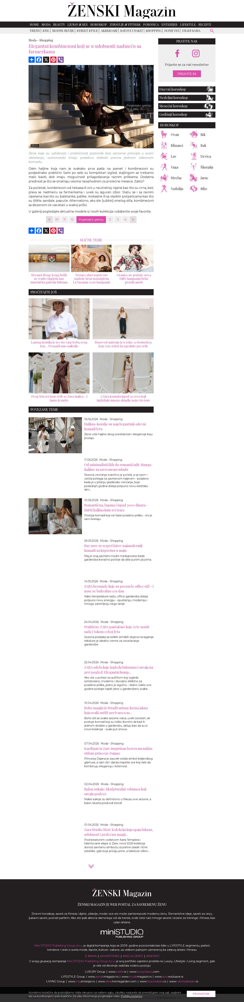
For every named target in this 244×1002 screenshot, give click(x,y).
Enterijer (169, 24)
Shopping (153, 31)
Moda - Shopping (111, 419)
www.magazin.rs (103, 976)
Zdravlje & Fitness (125, 24)
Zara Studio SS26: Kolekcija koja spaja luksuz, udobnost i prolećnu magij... (118, 832)
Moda (46, 24)
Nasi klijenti (133, 956)
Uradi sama (191, 31)
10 (57, 219)
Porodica (151, 24)
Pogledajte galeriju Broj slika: (138, 107)
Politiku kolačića (131, 996)
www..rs (117, 971)
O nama (91, 956)
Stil (46, 31)
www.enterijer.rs (81, 981)
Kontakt (152, 956)
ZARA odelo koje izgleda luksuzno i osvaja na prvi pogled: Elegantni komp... (118, 669)
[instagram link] (196, 53)
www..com (144, 971)
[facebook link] (177, 54)
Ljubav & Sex (77, 24)
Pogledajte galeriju (91, 219)
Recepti (204, 24)
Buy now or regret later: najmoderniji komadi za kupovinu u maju (113, 548)
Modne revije (63, 31)
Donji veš (171, 31)
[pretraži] (212, 31)
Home (34, 24)
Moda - (34, 40)
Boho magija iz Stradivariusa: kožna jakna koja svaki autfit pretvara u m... (116, 710)
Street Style (87, 31)
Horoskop (98, 24)
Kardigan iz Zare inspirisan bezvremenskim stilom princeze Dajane (118, 751)
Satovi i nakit (131, 31)
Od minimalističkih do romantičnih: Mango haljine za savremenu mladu (117, 467)
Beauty (59, 24)
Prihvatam (201, 993)
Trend (35, 31)
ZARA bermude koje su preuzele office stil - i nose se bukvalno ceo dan (119, 588)
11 (64, 219)
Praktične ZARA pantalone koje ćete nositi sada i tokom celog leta (116, 629)
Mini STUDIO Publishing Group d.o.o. (58, 945)
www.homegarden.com (117, 981)
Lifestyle (188, 24)
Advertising (110, 956)
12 (72, 219)
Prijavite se (186, 74)
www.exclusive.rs (169, 976)
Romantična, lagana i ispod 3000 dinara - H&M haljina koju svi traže (116, 507)
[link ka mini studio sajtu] (122, 937)
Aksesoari (109, 31)
